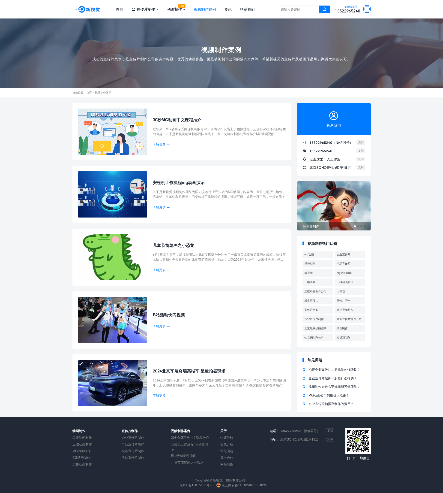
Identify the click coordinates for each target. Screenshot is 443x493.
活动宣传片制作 (133, 458)
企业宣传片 (343, 254)
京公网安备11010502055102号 (244, 485)
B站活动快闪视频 (183, 456)
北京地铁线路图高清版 (318, 328)
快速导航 (226, 437)
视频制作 (309, 263)
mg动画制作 (344, 273)
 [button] (303, 206)
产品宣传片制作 (133, 444)
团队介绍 (226, 444)
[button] (355, 226)
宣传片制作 (130, 431)
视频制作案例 (205, 9)
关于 (223, 431)
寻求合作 (226, 458)
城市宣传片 (311, 300)
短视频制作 (343, 337)
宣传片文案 (311, 310)
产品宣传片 (343, 263)
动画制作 (342, 328)
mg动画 (309, 254)
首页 (119, 9)
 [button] (364, 206)
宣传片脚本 (343, 300)
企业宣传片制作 (314, 319)
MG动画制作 (81, 451)
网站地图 (226, 464)
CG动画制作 (81, 458)
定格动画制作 (82, 464)
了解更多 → (161, 144)
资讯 (228, 9)
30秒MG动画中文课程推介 (190, 437)
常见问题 (226, 451)
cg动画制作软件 (314, 337)
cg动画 (341, 291)
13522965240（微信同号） (331, 142)
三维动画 (309, 282)
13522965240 (347, 9)
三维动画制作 (345, 282)
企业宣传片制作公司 (349, 319)
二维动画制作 (82, 437)
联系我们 (247, 9)
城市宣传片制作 (133, 451)
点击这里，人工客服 (325, 159)
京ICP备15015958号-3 (196, 485)
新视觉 (308, 273)
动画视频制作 (345, 310)
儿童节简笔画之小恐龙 (187, 462)
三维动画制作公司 (315, 291)
